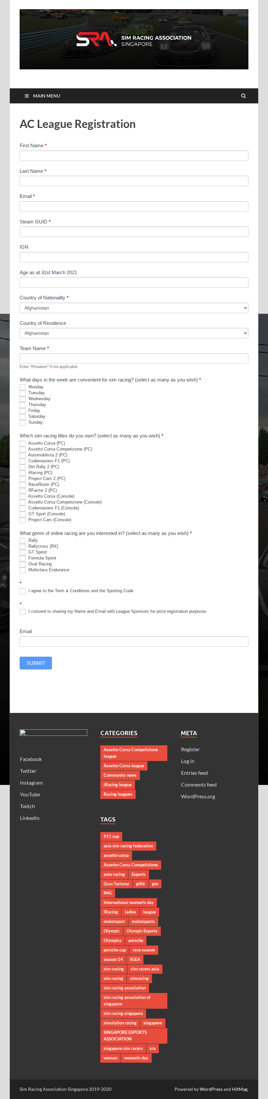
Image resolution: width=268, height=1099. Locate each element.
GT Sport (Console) (46, 513)
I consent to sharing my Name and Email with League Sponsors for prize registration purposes (117, 611)
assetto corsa (116, 855)
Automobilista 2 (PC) (47, 454)
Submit (35, 663)
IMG (108, 892)
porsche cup (115, 949)
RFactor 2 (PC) (42, 490)
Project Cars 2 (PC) (46, 478)
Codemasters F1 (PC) (48, 460)
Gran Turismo (116, 883)
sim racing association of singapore (127, 1000)
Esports (139, 874)
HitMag (239, 1089)
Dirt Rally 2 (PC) (43, 466)
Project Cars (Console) (49, 519)
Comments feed (199, 784)
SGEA (135, 959)
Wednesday (39, 399)
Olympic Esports (142, 930)
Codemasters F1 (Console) (53, 507)
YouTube (30, 794)
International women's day (129, 902)
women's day (136, 1057)
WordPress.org (198, 796)
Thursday (36, 404)
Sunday (35, 422)
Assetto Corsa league (124, 765)
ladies (130, 911)
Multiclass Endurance (48, 570)
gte (155, 883)
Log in (187, 761)
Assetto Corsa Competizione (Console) (64, 502)
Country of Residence (43, 323)
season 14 (113, 959)
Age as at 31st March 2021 (48, 272)
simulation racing (120, 1022)
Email (27, 196)
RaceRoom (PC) (43, 484)
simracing (139, 978)
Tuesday (36, 393)
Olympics (113, 940)
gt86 (140, 883)
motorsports (143, 921)
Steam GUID (35, 221)
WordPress (211, 1089)
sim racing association (125, 987)
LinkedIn (30, 818)
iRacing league (118, 784)
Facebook (31, 759)
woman (110, 1057)
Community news (120, 775)
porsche (135, 940)
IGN (24, 247)
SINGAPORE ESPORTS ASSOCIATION (125, 1035)
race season (144, 949)
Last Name (33, 171)
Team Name (34, 348)
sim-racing (114, 968)
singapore (152, 1022)
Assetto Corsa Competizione (131, 864)
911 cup (111, 836)
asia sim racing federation (128, 845)
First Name (33, 145)
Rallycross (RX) (42, 546)
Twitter (28, 771)
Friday (33, 410)
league (149, 911)
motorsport (114, 921)
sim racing (113, 978)
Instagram (31, 782)
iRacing (111, 911)
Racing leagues (118, 794)
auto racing (114, 874)
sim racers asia (145, 968)
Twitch (27, 806)
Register (190, 749)
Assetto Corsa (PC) (46, 443)
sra (153, 1048)
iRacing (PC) (39, 472)
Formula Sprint (41, 558)
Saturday (36, 416)
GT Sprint (37, 552)
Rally (32, 540)
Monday (35, 387)
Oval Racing (39, 564)
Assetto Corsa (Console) (51, 496)
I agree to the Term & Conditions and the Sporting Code (80, 590)
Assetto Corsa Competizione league (131, 753)
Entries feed (194, 773)
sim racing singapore (123, 1013)
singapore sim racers (123, 1048)
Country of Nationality (44, 297)
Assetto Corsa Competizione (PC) (59, 449)
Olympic (112, 930)
